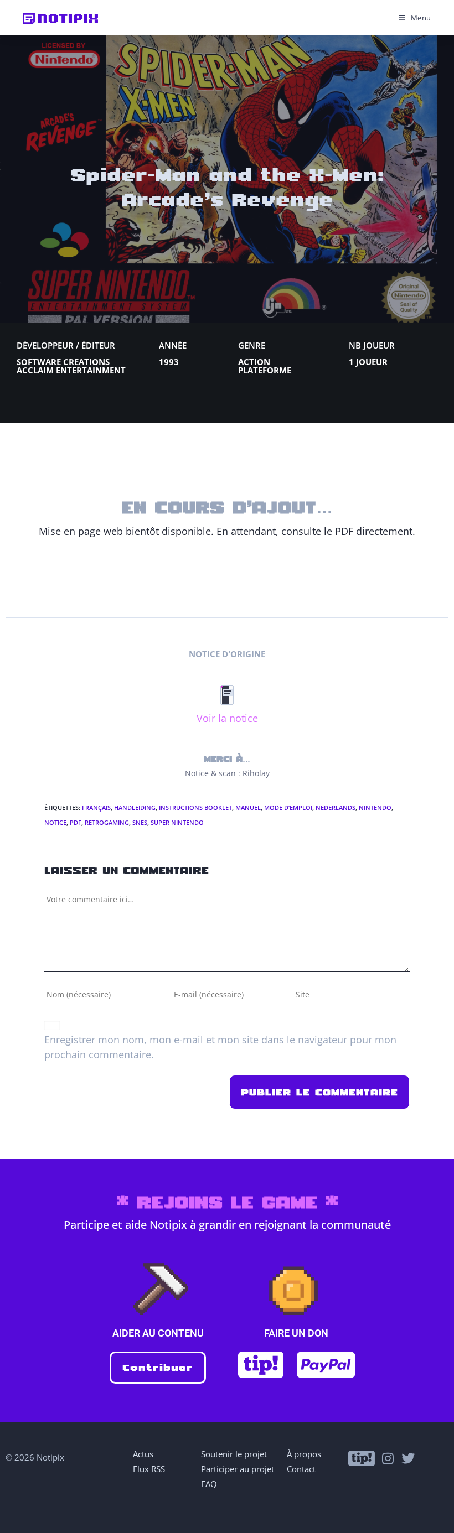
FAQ (209, 1483)
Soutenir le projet (234, 1453)
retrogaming (107, 822)
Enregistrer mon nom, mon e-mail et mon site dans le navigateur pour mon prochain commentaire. (220, 1047)
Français (96, 807)
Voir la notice (227, 718)
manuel (248, 807)
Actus (143, 1453)
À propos (304, 1453)
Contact (301, 1468)
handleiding (135, 807)
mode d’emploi (288, 807)
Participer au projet (237, 1468)
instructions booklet (195, 807)
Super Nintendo (177, 822)
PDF (75, 822)
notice (55, 822)
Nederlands (335, 807)
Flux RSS (149, 1468)
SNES (139, 822)
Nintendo (375, 807)
